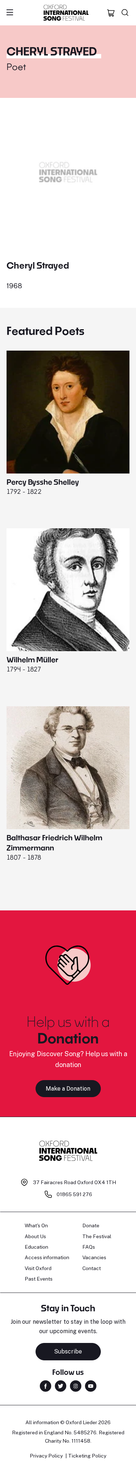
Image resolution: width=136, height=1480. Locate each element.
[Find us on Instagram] (76, 1385)
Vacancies (94, 1257)
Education (36, 1247)
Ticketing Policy (87, 1456)
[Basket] (111, 12)
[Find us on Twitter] (60, 1385)
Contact (91, 1268)
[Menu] (9, 12)
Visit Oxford (38, 1268)
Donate (90, 1225)
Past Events (39, 1279)
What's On (36, 1225)
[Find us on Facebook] (45, 1385)
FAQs (88, 1247)
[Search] (125, 12)
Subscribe (68, 1351)
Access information (47, 1257)
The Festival (96, 1236)
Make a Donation (68, 1088)
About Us (35, 1236)
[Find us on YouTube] (90, 1385)
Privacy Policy (46, 1456)
